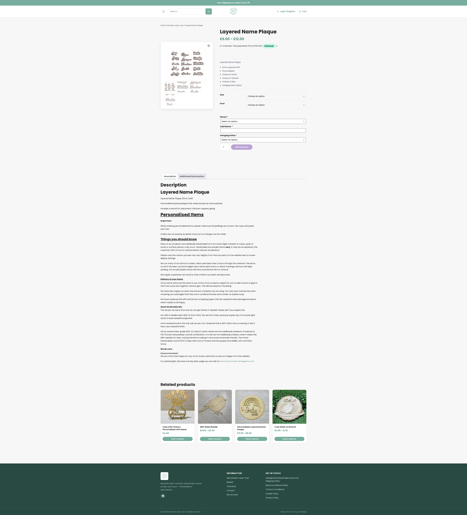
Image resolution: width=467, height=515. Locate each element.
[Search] (209, 11)
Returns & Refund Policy (277, 485)
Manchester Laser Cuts (238, 478)
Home (163, 25)
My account (232, 494)
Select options (215, 439)
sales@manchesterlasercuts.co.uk (282, 478)
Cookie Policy (272, 493)
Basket (230, 482)
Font (222, 103)
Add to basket (241, 147)
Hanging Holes (228, 135)
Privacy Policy (272, 497)
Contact (231, 490)
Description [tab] (170, 176)
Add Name (226, 126)
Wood (224, 116)
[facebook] (163, 495)
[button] (209, 46)
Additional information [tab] (192, 176)
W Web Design (292, 512)
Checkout (231, 486)
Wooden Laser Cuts (175, 25)
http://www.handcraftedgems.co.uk (237, 361)
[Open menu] (163, 11)
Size (222, 94)
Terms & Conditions (275, 489)
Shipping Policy (273, 481)
